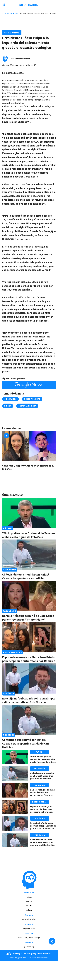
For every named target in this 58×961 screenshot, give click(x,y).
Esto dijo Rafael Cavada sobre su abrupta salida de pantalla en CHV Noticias (28, 700)
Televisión (9, 569)
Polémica (8, 693)
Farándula (9, 611)
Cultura (29, 910)
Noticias (29, 897)
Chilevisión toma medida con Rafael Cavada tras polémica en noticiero (25, 576)
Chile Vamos (11, 32)
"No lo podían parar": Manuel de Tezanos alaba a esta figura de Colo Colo (28, 535)
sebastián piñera (27, 406)
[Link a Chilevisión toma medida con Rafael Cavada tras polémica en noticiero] (29, 555)
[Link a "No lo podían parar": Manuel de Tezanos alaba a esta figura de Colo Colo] (29, 513)
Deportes (29, 906)
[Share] (52, 941)
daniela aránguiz (20, 14)
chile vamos (10, 399)
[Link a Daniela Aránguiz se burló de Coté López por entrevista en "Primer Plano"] (29, 596)
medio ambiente (32, 399)
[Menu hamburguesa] (3, 5)
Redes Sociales (12, 652)
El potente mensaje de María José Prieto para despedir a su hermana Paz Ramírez (28, 659)
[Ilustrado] (29, 5)
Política (29, 901)
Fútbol (7, 528)
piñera (7, 406)
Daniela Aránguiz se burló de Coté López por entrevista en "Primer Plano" (28, 617)
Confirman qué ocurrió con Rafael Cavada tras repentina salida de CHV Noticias (26, 743)
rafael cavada (36, 14)
